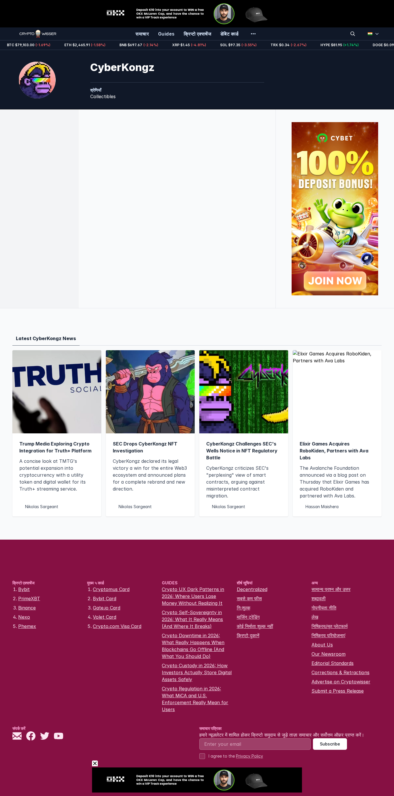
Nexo (24, 617)
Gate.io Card (106, 608)
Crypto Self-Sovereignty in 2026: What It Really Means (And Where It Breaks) (192, 619)
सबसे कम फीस (249, 598)
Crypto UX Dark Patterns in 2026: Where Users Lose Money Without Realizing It (193, 596)
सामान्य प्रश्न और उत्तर (331, 589)
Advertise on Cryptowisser (341, 682)
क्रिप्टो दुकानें (248, 635)
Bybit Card (104, 598)
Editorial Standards (333, 663)
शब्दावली (319, 598)
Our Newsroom (329, 654)
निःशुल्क (243, 608)
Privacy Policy (249, 756)
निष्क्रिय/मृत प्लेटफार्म (330, 626)
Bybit (24, 589)
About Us (322, 645)
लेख (315, 617)
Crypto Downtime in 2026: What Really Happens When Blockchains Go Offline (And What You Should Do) (193, 646)
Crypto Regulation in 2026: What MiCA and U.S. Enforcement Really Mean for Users (195, 699)
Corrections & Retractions (340, 672)
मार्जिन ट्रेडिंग (248, 617)
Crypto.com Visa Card (117, 626)
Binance (27, 608)
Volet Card (104, 617)
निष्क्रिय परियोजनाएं (328, 635)
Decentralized (252, 589)
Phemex (27, 626)
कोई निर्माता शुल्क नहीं (255, 626)
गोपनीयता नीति (324, 608)
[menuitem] (142, 33)
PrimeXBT (29, 598)
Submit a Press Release (338, 691)
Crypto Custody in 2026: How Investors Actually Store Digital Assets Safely (197, 672)
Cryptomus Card (111, 589)
